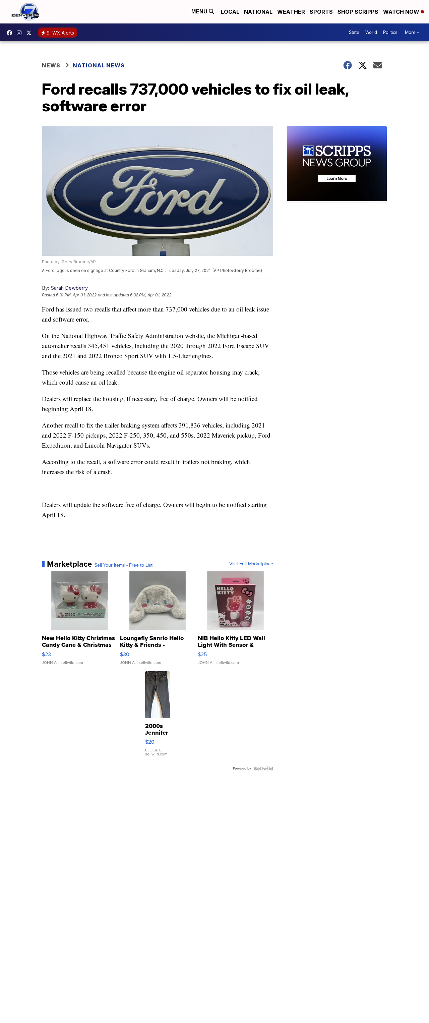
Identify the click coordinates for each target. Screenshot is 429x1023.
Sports (321, 11)
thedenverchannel (21, 33)
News (51, 65)
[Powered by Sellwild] (263, 768)
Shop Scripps (358, 11)
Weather (291, 11)
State (354, 32)
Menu (200, 11)
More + (412, 32)
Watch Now (402, 11)
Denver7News (11, 33)
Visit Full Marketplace (251, 564)
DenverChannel (30, 33)
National (258, 11)
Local (230, 11)
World (371, 32)
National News (99, 65)
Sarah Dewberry (69, 288)
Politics (390, 32)
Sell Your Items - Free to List (123, 565)
